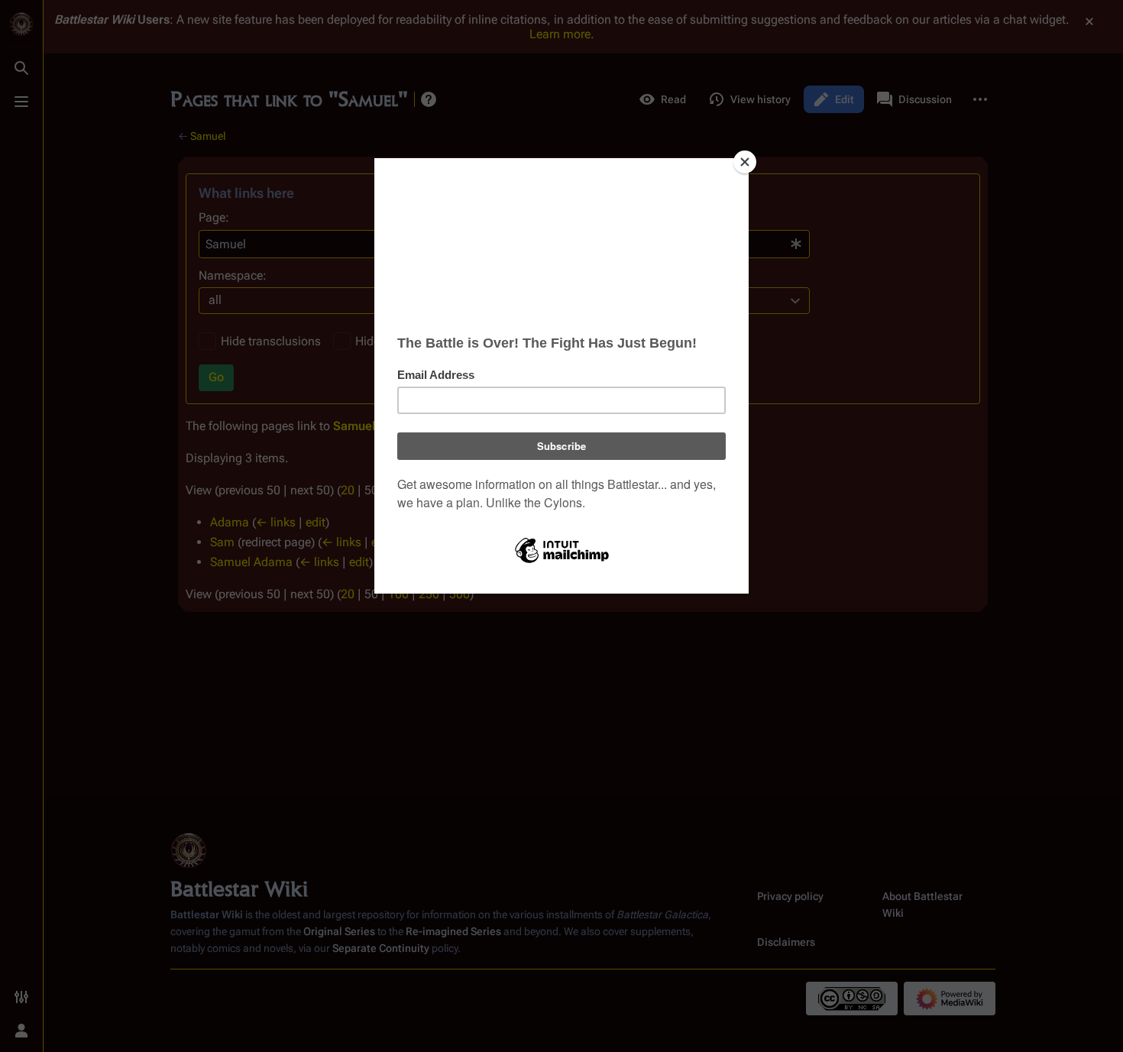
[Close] (744, 162)
